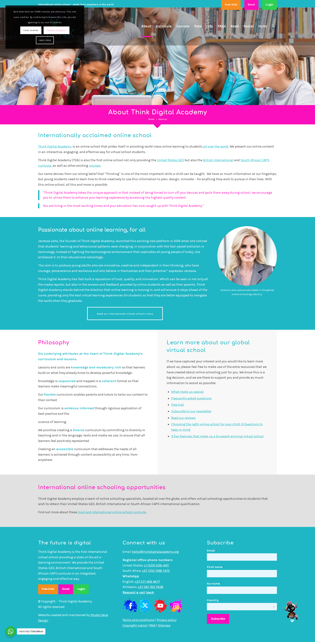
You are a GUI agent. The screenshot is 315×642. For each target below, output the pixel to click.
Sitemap (164, 625)
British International (218, 160)
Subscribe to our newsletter (191, 411)
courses (94, 166)
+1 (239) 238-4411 (156, 565)
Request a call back (138, 592)
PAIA (152, 625)
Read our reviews (183, 418)
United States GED (170, 160)
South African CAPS (254, 160)
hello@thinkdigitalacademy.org (155, 552)
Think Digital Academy (54, 146)
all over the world (215, 146)
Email (212, 550)
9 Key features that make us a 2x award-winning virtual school (217, 436)
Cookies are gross (56, 30)
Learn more (45, 40)
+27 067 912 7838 (150, 587)
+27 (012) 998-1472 (156, 571)
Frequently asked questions (191, 398)
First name (215, 567)
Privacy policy (166, 620)
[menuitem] (230, 5)
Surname (214, 583)
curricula (44, 166)
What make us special (187, 392)
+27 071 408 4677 (147, 582)
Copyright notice (134, 625)
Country (213, 600)
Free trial (177, 405)
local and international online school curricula (112, 512)
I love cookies (31, 30)
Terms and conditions (138, 620)
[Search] (273, 26)
